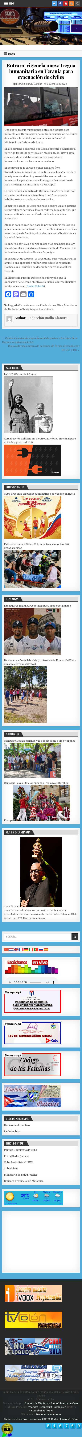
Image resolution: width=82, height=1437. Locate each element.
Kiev (60, 305)
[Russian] (41, 949)
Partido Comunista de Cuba (20, 1150)
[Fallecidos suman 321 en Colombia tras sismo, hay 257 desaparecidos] (32, 587)
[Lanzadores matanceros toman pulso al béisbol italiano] (32, 654)
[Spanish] (46, 949)
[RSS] (71, 3)
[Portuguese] (36, 949)
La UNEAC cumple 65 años (20, 374)
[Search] (77, 3)
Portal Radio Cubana (16, 1156)
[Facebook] (60, 3)
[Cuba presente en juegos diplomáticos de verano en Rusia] (32, 537)
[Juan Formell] (41, 906)
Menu (11, 3)
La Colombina (12, 1131)
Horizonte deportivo (17, 1125)
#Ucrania (23, 305)
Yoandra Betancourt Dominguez (47, 1407)
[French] (21, 949)
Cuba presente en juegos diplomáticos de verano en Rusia (39, 493)
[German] (26, 949)
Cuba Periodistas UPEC (18, 1162)
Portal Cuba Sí (35, 286)
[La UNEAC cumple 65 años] (28, 432)
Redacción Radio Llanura (29, 83)
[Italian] (31, 949)
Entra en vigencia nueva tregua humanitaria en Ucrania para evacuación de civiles (41, 71)
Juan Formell (12, 906)
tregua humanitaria (42, 309)
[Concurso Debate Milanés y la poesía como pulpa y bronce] (32, 776)
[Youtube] (65, 3)
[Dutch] (11, 949)
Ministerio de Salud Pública (20, 1174)
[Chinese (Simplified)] (6, 949)
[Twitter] (54, 3)
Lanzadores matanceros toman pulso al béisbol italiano (37, 605)
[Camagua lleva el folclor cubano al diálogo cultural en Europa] (41, 820)
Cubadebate (11, 1168)
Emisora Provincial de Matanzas (23, 1181)
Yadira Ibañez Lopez (41, 1410)
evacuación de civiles (43, 305)
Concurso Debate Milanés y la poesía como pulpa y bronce (39, 740)
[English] (16, 949)
